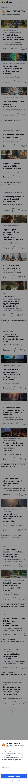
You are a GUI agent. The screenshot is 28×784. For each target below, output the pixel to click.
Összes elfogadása (14, 776)
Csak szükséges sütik (14, 781)
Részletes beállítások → (8, 764)
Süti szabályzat (5, 769)
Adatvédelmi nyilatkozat (7, 770)
